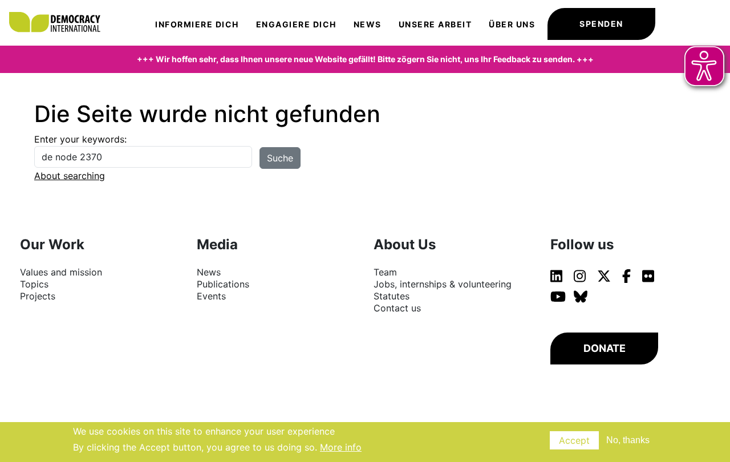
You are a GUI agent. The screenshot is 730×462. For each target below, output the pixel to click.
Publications (223, 284)
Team (385, 272)
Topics (34, 284)
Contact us (397, 308)
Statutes (391, 296)
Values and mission (61, 272)
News (368, 24)
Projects (37, 296)
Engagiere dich (296, 24)
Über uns (512, 24)
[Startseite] (60, 11)
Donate (604, 348)
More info (341, 447)
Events (211, 296)
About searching (69, 175)
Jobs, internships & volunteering (443, 284)
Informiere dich (197, 24)
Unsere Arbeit (435, 24)
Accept (574, 440)
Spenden (601, 24)
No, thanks (628, 440)
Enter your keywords (79, 139)
